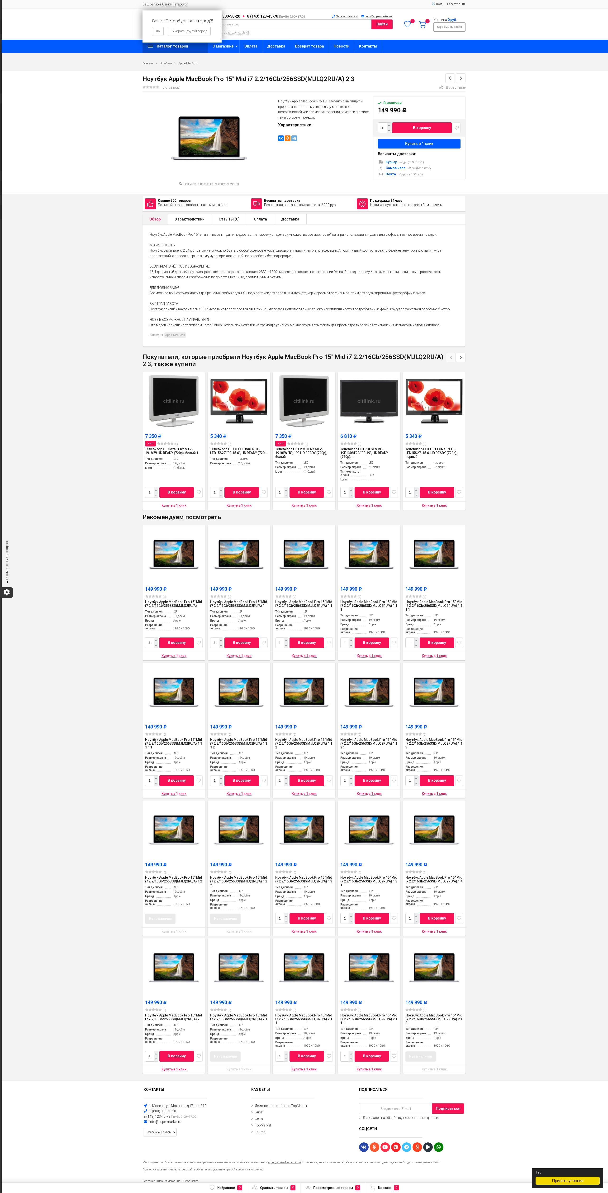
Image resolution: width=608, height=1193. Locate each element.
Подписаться (448, 1108)
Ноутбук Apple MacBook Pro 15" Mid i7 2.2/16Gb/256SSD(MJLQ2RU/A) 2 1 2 (433, 1019)
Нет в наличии (160, 918)
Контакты (368, 46)
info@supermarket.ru (379, 16)
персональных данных (420, 1118)
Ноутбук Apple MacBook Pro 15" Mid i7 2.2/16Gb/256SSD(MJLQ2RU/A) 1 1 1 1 (433, 605)
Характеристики (189, 219)
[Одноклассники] (287, 138)
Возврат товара (309, 46)
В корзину (422, 127)
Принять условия (568, 1180)
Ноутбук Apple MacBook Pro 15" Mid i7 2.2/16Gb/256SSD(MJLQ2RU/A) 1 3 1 (368, 881)
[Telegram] (294, 138)
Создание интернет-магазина (161, 1181)
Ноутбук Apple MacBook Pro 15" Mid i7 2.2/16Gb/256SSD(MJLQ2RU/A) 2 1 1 (303, 1019)
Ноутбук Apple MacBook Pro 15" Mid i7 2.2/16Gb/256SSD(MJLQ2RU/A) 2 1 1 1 (368, 1019)
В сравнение (456, 87)
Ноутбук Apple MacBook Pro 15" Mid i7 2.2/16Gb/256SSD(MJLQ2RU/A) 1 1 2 (303, 743)
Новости (341, 46)
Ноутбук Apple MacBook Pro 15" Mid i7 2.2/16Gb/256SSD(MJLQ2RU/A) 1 (238, 604)
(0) (176, 444)
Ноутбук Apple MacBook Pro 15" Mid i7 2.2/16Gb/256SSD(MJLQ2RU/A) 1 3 (303, 879)
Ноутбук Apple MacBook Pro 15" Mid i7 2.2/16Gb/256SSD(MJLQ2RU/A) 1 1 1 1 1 (173, 743)
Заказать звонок (347, 16)
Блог (258, 1112)
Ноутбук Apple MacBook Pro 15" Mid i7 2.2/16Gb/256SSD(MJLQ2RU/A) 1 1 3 (433, 743)
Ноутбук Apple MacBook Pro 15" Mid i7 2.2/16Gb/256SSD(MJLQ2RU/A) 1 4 (433, 879)
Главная (147, 63)
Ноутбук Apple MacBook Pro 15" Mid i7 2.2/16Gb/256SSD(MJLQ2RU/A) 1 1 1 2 (238, 743)
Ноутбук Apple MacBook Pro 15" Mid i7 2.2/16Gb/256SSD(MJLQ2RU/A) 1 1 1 (368, 605)
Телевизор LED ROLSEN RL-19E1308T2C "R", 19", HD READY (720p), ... (364, 453)
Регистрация (456, 4)
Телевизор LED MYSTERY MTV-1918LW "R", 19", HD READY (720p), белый (301, 453)
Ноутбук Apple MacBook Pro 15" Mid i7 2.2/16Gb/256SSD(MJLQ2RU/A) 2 (173, 1017)
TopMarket (263, 1125)
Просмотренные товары (336, 1188)
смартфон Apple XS (236, 32)
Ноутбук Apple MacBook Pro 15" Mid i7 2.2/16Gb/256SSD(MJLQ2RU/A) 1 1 (303, 604)
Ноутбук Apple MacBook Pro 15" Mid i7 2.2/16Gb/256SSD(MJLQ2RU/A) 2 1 (238, 1017)
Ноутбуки (166, 63)
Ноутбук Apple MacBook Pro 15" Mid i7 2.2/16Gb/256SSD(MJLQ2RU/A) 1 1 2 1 (368, 743)
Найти (382, 24)
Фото (259, 1119)
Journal (260, 1132)
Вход (439, 4)
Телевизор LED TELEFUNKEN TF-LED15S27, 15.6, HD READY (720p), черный (431, 453)
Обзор (155, 219)
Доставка (276, 46)
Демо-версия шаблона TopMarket (281, 1106)
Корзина (387, 1188)
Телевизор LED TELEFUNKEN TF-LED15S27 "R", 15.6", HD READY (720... (238, 451)
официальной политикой (284, 1162)
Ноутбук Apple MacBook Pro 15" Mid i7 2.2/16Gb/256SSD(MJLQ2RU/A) (173, 604)
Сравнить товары (277, 1188)
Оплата (250, 46)
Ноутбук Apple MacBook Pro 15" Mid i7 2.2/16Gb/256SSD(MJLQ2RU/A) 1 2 (173, 879)
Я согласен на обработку (400, 1118)
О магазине (223, 46)
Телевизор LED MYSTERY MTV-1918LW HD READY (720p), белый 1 (171, 451)
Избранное (229, 1188)
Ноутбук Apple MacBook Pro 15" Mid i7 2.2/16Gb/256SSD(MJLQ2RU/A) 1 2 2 (238, 881)
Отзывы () (229, 219)
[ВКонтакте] (281, 138)
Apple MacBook (188, 63)
